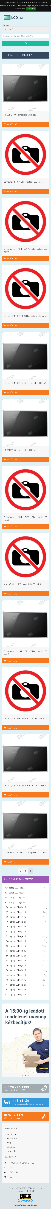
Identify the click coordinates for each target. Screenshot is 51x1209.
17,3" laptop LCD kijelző (26, 985)
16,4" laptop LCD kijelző (26, 975)
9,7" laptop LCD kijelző (26, 902)
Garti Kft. (30, 1191)
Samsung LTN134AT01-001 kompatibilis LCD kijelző (25, 718)
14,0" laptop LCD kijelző (26, 946)
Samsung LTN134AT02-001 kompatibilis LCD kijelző (25, 383)
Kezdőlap (11, 1134)
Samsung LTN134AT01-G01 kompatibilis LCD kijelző (25, 316)
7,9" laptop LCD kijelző (26, 888)
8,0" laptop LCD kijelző (26, 893)
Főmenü (5, 25)
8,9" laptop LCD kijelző (26, 897)
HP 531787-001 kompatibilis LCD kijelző (20, 115)
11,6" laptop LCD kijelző (26, 926)
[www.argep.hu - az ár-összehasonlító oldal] (25, 1196)
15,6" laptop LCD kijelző (26, 965)
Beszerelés (12, 1138)
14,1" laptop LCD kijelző (26, 951)
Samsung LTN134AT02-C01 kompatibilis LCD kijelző (25, 785)
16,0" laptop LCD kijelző (26, 970)
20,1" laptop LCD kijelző (26, 994)
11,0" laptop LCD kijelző (26, 922)
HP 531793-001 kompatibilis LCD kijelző (20, 450)
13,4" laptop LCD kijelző (26, 941)
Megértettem (31, 9)
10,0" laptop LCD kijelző (26, 907)
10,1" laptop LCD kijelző (26, 912)
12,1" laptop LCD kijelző (26, 931)
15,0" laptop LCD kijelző (26, 956)
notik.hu (11, 1177)
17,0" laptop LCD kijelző (26, 980)
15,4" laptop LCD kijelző (26, 960)
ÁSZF (9, 1143)
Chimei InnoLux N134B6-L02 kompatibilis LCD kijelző (25, 852)
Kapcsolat (11, 1151)
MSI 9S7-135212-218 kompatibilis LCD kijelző (22, 584)
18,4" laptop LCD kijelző (26, 989)
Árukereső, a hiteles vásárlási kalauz (25, 1205)
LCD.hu (29, 1188)
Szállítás (11, 1147)
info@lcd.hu (13, 1172)
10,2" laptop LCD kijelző (26, 917)
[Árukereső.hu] (25, 1201)
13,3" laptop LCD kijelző (26, 936)
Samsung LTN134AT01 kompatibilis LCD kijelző (23, 182)
